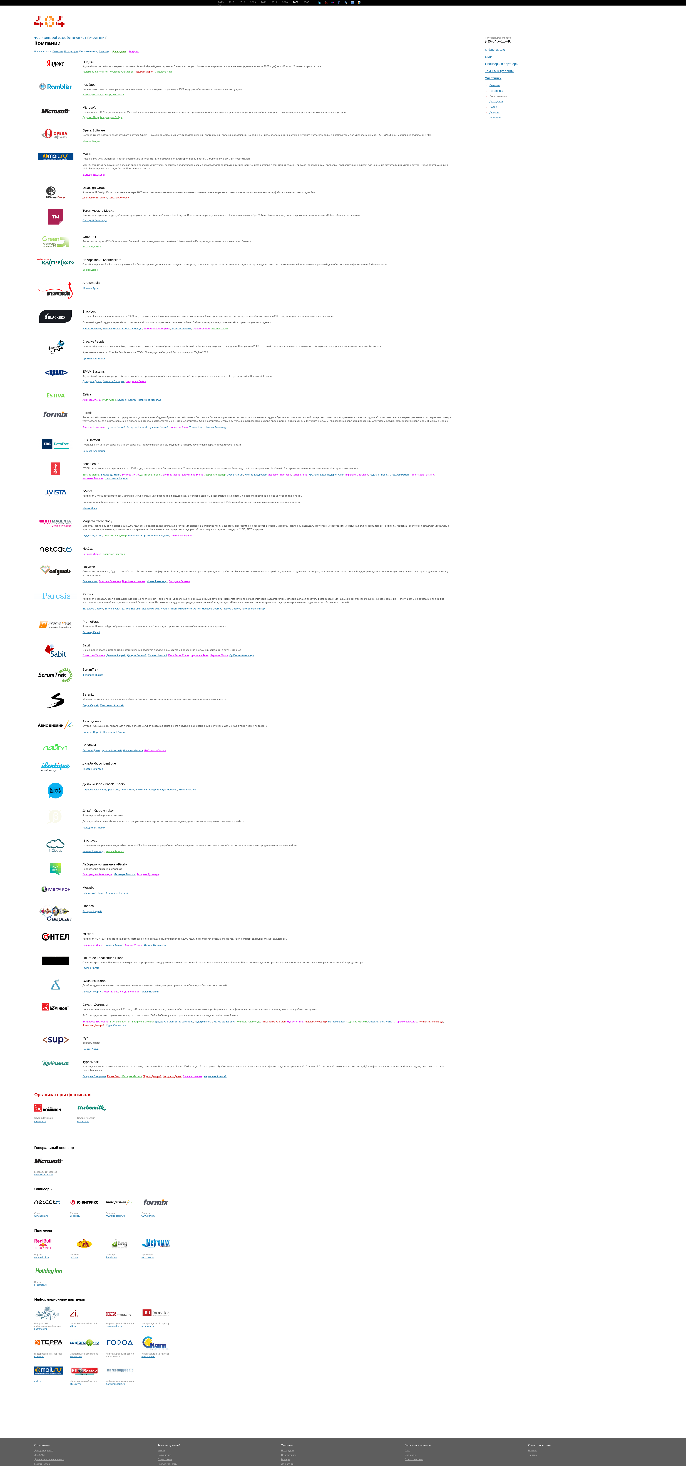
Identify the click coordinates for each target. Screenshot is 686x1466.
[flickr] (332, 2)
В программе (165, 1459)
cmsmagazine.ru (114, 1326)
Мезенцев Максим (124, 874)
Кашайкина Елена (178, 655)
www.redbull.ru (41, 1257)
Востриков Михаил (143, 1021)
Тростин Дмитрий (93, 768)
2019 (221, 2)
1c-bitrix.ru (75, 1216)
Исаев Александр (157, 581)
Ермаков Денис (91, 750)
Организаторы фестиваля (63, 1094)
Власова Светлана (110, 581)
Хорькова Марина (93, 478)
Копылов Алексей (118, 197)
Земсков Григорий (113, 381)
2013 (253, 2)
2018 (231, 2)
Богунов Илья (112, 608)
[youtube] (326, 2)
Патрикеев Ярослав (149, 399)
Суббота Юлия (201, 328)
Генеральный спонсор (54, 1148)
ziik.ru (73, 1326)
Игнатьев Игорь (184, 1021)
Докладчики (119, 51)
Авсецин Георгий (92, 991)
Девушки (494, 112)
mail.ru (37, 1381)
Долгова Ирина (171, 474)
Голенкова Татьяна (94, 655)
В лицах (103, 51)
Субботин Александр (241, 655)
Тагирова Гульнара (148, 874)
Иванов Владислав (256, 474)
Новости (532, 1450)
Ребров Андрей (160, 535)
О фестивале (495, 49)
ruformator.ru (147, 1326)
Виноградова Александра (97, 874)
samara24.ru (76, 1356)
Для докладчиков (43, 1450)
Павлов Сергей (231, 608)
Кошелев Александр (121, 71)
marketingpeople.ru (115, 1384)
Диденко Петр (91, 117)
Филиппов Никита (93, 674)
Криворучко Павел (113, 94)
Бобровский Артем (139, 535)
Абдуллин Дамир (92, 535)
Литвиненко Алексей (274, 1021)
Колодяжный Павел (94, 827)
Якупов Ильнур (187, 789)
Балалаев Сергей (93, 608)
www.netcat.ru (41, 1216)
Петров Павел (336, 1021)
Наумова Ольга (219, 655)
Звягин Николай (92, 328)
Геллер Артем (91, 967)
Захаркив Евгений (136, 427)
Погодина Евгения (179, 581)
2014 (242, 2)
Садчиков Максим (356, 1021)
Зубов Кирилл (235, 474)
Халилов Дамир (92, 246)
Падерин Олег (335, 474)
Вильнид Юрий (91, 632)
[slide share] (359, 2)
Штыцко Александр (216, 427)
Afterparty (495, 117)
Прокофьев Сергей (94, 358)
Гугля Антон (109, 399)
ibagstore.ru (111, 1257)
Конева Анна (299, 474)
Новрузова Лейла (136, 381)
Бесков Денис (90, 269)
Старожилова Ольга (405, 1021)
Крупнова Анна (199, 655)
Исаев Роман (110, 328)
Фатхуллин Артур (146, 789)
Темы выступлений (499, 71)
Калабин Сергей (126, 399)
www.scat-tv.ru (148, 1356)
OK (220, 5)
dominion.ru (40, 1121)
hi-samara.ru (40, 1285)
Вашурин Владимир (94, 1076)
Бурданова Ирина (93, 945)
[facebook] (339, 2)
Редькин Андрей (378, 474)
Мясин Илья (90, 508)
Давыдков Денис (92, 381)
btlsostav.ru (75, 1384)
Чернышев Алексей (215, 1076)
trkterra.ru (39, 1356)
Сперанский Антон (114, 732)
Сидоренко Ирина (181, 535)
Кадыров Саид (110, 789)
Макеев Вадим (91, 141)
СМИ (488, 57)
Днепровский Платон (95, 197)
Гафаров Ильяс (92, 789)
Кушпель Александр (248, 1021)
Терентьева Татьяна (422, 474)
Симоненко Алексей (112, 705)
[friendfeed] (352, 2)
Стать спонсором (414, 1459)
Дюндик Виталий (136, 655)
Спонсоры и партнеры (501, 64)
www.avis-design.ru (115, 1216)
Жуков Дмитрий (152, 1076)
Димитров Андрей (150, 474)
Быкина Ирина (91, 474)
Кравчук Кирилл (114, 945)
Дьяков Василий (131, 608)
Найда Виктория (129, 991)
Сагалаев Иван (164, 71)
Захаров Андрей (92, 911)
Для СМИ (39, 1455)
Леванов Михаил (133, 750)
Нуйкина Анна (295, 1021)
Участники (96, 37)
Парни (493, 106)
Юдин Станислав (116, 1025)
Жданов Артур (91, 288)
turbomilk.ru (83, 1121)
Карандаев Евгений (117, 893)
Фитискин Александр (431, 1021)
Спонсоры (43, 1189)
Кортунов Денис (172, 1076)
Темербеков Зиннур (253, 608)
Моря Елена (111, 991)
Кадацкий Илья (203, 1021)
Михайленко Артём (189, 608)
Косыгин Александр (130, 328)
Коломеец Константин (95, 71)
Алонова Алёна (92, 399)
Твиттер (532, 1455)
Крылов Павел (317, 474)
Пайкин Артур (91, 1048)
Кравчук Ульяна (134, 945)
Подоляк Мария (144, 71)
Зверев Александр (215, 474)
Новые (161, 1450)
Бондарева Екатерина (95, 1021)
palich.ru (74, 1257)
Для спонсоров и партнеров (49, 1459)
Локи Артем (127, 789)
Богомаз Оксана (92, 553)
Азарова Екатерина (94, 427)
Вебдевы (134, 51)
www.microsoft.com (43, 1174)
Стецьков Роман (399, 474)
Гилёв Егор (113, 1076)
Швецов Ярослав (167, 789)
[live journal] (345, 2)
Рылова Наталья (192, 1076)
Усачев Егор (196, 427)
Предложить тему (167, 1464)
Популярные (164, 1455)
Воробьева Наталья (133, 581)
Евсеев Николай (157, 655)
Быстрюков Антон (120, 1021)
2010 (285, 2)
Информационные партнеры (59, 1299)
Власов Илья (90, 581)
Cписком (58, 51)
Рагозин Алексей (181, 328)
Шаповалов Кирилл (116, 478)
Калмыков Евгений (224, 1021)
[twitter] (319, 2)
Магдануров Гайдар (111, 117)
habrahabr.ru (40, 1329)
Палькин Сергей (92, 732)
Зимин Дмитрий (92, 94)
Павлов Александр (316, 1021)
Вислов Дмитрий (110, 474)
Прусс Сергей (91, 705)
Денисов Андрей (116, 655)
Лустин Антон (169, 608)
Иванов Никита (151, 608)
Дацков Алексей (164, 1021)
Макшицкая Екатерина (157, 328)
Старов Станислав (155, 945)
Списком (494, 85)
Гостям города (42, 1464)
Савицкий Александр (95, 220)
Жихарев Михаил (131, 1076)
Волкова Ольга (130, 474)
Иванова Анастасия (279, 474)
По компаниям (289, 1455)
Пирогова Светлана (356, 474)
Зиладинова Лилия (94, 174)
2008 (306, 2)
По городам (71, 51)
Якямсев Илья (219, 328)
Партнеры (43, 1230)
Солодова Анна (179, 427)
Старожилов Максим (380, 1021)
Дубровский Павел (93, 893)
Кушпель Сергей (158, 427)
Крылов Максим (115, 851)
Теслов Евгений (149, 991)
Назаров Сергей (211, 608)
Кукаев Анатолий (112, 750)
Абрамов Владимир (115, 535)
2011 (274, 2)
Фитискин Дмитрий (94, 1025)
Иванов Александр (93, 851)
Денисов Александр (94, 450)
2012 (264, 2)
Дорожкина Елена (192, 474)
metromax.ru (147, 1257)
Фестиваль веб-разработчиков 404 (60, 37)
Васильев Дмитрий (114, 553)
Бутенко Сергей (116, 427)
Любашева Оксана (155, 750)
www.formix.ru (148, 1216)
